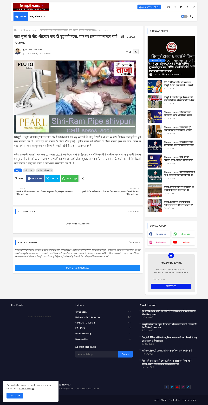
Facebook (37, 178)
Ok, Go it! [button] (15, 395)
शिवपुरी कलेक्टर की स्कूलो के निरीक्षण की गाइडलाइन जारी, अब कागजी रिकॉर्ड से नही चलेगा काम (169, 326)
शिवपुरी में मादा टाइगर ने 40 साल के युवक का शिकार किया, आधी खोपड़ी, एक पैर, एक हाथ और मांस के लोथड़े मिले (166, 362)
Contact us (174, 400)
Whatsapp (71, 178)
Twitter (54, 178)
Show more (134, 211)
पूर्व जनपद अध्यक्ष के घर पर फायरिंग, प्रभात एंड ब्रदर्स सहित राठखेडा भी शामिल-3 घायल (168, 313)
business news (103, 339)
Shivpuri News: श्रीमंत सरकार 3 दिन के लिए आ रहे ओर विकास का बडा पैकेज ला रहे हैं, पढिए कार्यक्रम (178, 115)
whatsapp (185, 234)
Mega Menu (36, 16)
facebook (161, 234)
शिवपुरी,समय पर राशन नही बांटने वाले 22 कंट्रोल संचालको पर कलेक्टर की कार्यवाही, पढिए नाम (179, 190)
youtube (185, 242)
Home (23, 16)
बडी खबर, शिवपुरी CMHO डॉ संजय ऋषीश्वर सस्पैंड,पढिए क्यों (167, 350)
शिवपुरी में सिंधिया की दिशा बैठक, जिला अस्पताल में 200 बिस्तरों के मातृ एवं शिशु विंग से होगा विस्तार (169, 339)
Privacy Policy (189, 400)
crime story (103, 312)
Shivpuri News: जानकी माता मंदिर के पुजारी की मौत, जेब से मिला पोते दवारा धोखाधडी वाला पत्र (179, 145)
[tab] (20, 16)
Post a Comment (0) (77, 267)
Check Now (25, 388)
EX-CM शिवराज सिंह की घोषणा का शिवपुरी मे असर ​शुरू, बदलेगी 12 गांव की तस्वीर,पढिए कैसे (178, 85)
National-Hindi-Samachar (103, 317)
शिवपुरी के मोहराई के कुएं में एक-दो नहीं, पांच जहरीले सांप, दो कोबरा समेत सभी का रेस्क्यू (179, 100)
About (164, 400)
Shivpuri (29, 170)
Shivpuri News (30, 30)
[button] (184, 16)
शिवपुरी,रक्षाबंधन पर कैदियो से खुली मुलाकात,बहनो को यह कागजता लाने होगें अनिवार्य (178, 205)
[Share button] (83, 178)
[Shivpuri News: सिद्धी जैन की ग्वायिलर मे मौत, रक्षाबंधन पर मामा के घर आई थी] (155, 161)
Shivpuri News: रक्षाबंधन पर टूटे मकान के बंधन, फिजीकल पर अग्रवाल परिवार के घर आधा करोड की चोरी (178, 130)
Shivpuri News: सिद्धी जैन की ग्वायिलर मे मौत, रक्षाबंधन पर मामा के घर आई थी (178, 160)
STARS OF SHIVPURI (103, 323)
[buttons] (169, 7)
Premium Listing (103, 333)
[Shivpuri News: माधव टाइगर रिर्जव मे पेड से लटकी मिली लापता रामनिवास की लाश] (155, 175)
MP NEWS (103, 328)
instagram (161, 242)
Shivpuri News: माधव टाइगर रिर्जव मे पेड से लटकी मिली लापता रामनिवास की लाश (179, 175)
